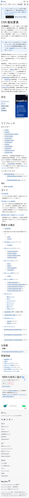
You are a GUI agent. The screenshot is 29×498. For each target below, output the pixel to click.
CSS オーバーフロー (9, 248)
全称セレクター (11, 308)
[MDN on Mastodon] (9, 419)
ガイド (3, 103)
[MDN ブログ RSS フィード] (12, 419)
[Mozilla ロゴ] (5, 481)
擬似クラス (9, 306)
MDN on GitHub (5, 456)
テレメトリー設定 (5, 486)
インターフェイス (8, 171)
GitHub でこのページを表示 (9, 394)
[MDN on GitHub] (2, 419)
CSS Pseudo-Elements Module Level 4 (12, 351)
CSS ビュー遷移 (8, 279)
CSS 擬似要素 (4, 193)
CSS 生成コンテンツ (9, 318)
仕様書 (3, 108)
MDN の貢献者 (13, 390)
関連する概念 (5, 106)
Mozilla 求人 (4, 431)
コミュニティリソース (6, 448)
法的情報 (15, 486)
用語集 (3, 473)
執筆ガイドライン (5, 451)
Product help (4, 439)
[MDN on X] (7, 419)
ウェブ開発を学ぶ (5, 465)
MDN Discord (4, 453)
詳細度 (5, 361)
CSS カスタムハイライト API (11, 371)
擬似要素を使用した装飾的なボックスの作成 (12, 215)
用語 (3, 183)
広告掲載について (5, 434)
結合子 (8, 299)
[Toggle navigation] (27, 1)
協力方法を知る (6, 386)
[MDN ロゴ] (4, 413)
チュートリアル (5, 470)
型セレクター (10, 304)
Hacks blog (4, 476)
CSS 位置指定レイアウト (10, 369)
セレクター (5, 127)
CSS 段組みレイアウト (10, 242)
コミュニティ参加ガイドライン (9, 489)
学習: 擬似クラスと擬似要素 (8, 201)
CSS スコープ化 (8, 260)
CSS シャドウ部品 (8, 273)
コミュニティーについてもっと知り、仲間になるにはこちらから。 (16, 12)
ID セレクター (10, 302)
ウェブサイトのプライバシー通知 (9, 484)
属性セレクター (11, 297)
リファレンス (5, 101)
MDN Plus (3, 436)
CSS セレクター (8, 293)
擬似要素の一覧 (8, 359)
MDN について (5, 426)
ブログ (3, 429)
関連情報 (4, 110)
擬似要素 (11, 48)
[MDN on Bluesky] (4, 419)
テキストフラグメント (9, 326)
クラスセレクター (11, 301)
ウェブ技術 (4, 463)
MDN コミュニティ (6, 446)
